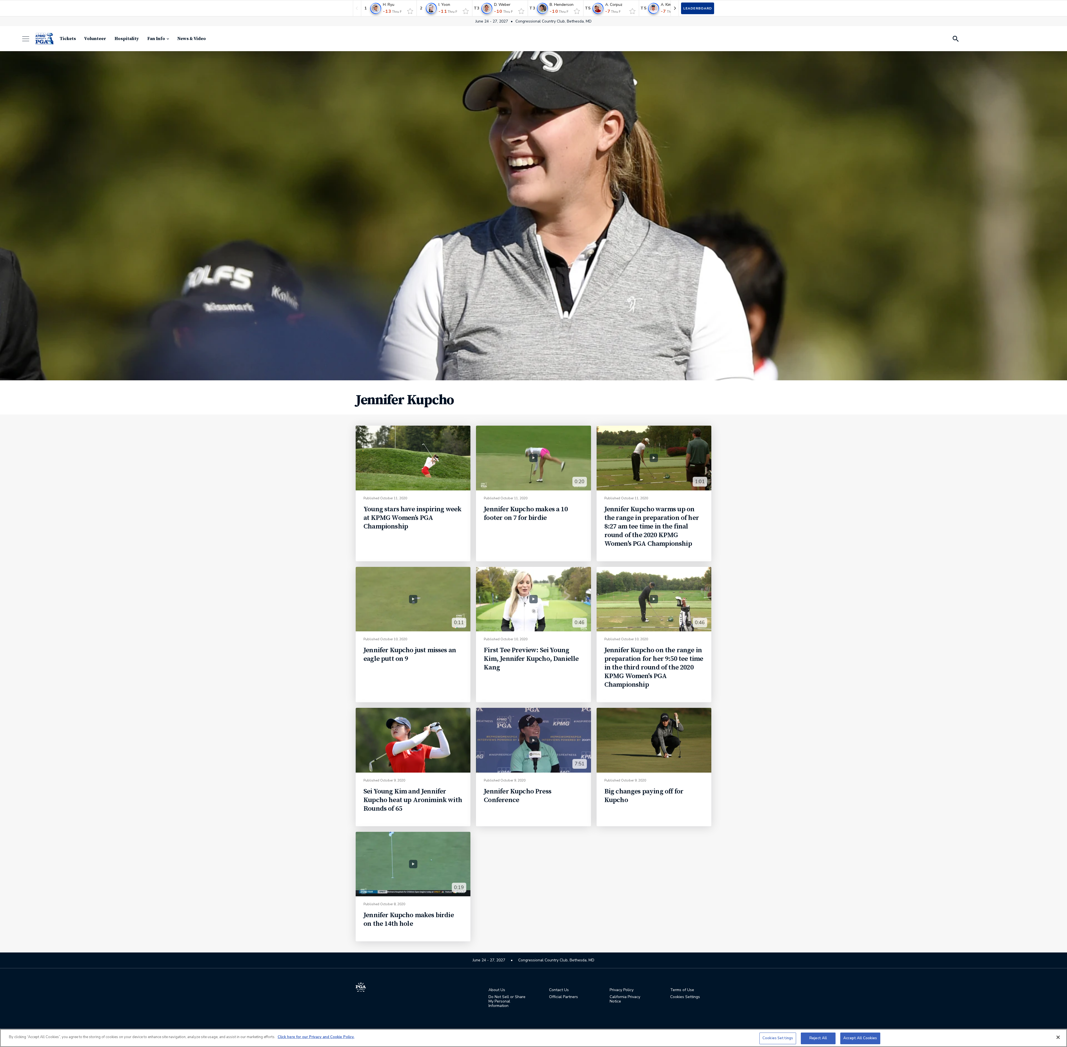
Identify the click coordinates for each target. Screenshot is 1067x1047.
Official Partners (563, 997)
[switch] (410, 11)
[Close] (1058, 1037)
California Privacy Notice (625, 999)
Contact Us (559, 990)
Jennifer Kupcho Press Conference (517, 795)
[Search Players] (955, 39)
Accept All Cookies (860, 1038)
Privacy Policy (622, 990)
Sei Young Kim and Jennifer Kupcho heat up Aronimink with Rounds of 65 (412, 800)
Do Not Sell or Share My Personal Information (506, 1001)
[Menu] (28, 38)
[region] (533, 1038)
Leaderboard (697, 8)
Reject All (818, 1038)
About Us (496, 990)
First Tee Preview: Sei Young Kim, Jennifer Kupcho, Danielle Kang (531, 659)
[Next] (674, 8)
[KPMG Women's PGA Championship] (44, 38)
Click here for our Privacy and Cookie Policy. (316, 1036)
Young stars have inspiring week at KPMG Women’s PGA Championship (412, 518)
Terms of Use (682, 990)
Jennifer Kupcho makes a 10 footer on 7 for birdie (525, 513)
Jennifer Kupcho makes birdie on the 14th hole (408, 919)
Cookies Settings (777, 1038)
